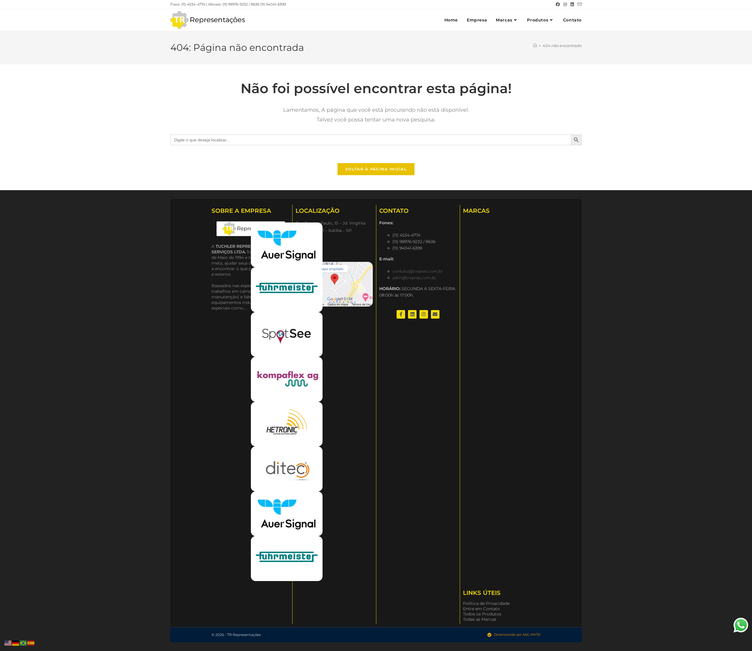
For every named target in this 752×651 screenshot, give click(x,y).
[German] (16, 642)
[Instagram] (423, 314)
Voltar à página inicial (376, 169)
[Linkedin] (412, 314)
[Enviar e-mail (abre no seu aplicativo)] (579, 4)
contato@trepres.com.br (417, 271)
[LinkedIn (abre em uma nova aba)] (572, 4)
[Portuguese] (23, 642)
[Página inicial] (535, 45)
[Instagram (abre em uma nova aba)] (565, 4)
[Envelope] (435, 314)
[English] (8, 642)
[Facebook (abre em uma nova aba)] (558, 4)
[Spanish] (31, 642)
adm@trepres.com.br (414, 277)
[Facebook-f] (401, 314)
